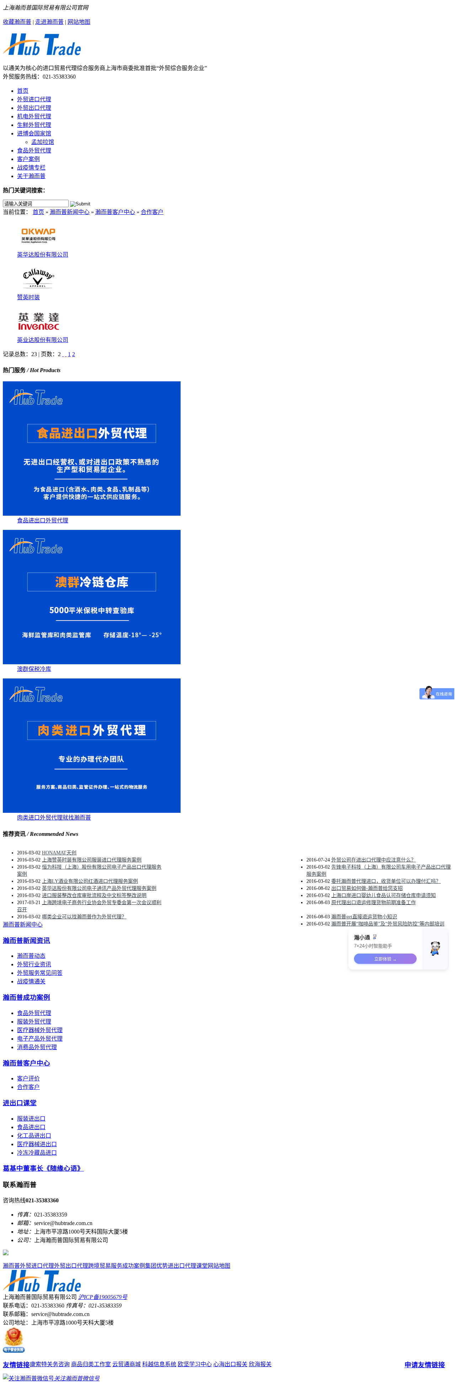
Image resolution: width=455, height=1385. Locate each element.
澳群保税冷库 (34, 669)
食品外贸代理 (34, 150)
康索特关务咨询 (50, 1364)
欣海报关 (260, 1364)
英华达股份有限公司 (42, 255)
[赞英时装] (38, 291)
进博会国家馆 (34, 133)
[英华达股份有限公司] (38, 248)
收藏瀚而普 (17, 22)
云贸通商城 (126, 1364)
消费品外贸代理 (37, 1047)
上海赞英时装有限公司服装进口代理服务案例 (91, 860)
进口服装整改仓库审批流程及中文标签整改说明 (94, 895)
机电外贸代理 (34, 116)
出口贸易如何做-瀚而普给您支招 (367, 888)
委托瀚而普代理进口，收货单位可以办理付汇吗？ (386, 881)
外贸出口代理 (34, 108)
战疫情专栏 (31, 168)
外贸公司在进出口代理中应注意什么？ (373, 860)
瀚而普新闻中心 (70, 212)
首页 (22, 91)
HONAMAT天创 (59, 852)
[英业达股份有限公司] (38, 333)
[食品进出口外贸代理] (92, 514)
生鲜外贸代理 (34, 125)
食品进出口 (31, 1127)
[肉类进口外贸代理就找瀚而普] (92, 811)
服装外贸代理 (34, 1022)
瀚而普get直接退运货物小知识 (364, 916)
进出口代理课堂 (188, 1266)
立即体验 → (385, 959)
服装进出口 (31, 1119)
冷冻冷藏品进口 (37, 1153)
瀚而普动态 (31, 956)
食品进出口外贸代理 (42, 520)
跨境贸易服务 (105, 1266)
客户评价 (28, 1078)
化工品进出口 (34, 1136)
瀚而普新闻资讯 (26, 940)
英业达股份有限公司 (42, 340)
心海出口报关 (230, 1364)
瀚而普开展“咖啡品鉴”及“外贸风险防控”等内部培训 (387, 924)
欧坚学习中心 (195, 1364)
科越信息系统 (159, 1364)
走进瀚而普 (49, 22)
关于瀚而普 (31, 176)
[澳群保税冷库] (92, 662)
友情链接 (16, 1365)
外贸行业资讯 (34, 964)
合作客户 (152, 212)
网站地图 (79, 22)
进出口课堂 (20, 1103)
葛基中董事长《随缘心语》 (43, 1168)
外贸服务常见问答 (40, 973)
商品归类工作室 (91, 1364)
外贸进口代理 (34, 99)
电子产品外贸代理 (40, 1039)
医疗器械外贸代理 (40, 1030)
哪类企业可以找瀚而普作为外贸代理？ (84, 916)
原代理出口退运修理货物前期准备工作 (373, 902)
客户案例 (28, 159)
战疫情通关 (31, 981)
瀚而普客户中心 (115, 212)
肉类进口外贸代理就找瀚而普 (54, 818)
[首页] (63, 354)
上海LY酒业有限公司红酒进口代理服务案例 (90, 881)
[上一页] (65, 354)
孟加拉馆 (42, 142)
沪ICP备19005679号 (102, 1297)
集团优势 (156, 1266)
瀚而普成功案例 (26, 997)
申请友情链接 (425, 1365)
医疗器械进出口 (37, 1144)
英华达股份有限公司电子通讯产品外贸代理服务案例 (99, 888)
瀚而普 (11, 1266)
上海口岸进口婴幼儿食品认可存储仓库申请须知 (383, 895)
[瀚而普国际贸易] (42, 51)
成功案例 (133, 1266)
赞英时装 (28, 297)
